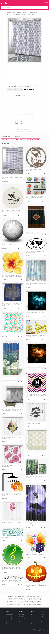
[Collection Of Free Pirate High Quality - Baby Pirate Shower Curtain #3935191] (36, 244)
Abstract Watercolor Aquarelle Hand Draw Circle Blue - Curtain (36, 284)
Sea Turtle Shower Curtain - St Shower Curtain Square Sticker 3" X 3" (12, 378)
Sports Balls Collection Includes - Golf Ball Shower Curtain (11, 245)
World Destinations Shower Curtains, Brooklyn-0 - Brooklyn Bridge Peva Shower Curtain (12, 410)
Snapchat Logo (9, 621)
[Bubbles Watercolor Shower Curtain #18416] (13, 532)
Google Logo (9, 623)
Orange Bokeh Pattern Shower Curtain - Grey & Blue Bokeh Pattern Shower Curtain (36, 365)
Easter (20, 621)
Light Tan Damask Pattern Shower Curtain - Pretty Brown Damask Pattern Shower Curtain (35, 452)
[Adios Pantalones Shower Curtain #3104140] (36, 412)
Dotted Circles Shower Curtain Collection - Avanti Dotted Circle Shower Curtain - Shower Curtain (12, 177)
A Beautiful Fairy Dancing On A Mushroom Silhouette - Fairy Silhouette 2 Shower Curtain (35, 524)
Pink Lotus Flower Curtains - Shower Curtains (12, 522)
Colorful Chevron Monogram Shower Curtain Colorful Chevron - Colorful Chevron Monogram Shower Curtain (36, 395)
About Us (30, 630)
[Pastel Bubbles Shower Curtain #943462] (13, 322)
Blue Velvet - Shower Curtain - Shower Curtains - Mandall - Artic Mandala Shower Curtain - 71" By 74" (12, 304)
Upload (46, 2)
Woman (33, 619)
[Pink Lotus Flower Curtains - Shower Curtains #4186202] (13, 511)
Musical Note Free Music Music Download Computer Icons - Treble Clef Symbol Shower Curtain (12, 568)
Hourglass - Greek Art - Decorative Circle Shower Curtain (34, 170)
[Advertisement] (18, 73)
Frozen (32, 614)
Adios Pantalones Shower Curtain (33, 423)
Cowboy (33, 621)
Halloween (21, 616)
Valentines (21, 619)
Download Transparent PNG (15, 89)
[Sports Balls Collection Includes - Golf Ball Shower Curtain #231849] (13, 231)
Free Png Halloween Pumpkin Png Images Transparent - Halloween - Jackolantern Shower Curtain (36, 585)
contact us (9, 86)
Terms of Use (45, 630)
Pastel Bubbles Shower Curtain (9, 333)
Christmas (21, 614)
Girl (32, 616)
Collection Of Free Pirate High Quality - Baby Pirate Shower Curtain (35, 252)
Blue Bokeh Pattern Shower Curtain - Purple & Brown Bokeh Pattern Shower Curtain (35, 313)
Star (42, 619)
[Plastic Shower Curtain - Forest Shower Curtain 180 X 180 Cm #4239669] (36, 467)
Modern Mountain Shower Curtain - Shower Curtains (11, 438)
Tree (42, 621)
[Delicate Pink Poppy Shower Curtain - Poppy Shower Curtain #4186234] (13, 454)
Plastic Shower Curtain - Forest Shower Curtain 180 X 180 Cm (36, 477)
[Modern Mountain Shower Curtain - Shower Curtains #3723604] (13, 426)
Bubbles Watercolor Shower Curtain (10, 537)
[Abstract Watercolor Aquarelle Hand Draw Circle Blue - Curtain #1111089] (36, 270)
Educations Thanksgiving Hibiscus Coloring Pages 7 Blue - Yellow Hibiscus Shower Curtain (12, 276)
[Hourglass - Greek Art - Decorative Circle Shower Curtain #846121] (36, 157)
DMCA (40, 630)
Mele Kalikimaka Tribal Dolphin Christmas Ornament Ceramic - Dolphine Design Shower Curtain (12, 211)
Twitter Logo (9, 616)
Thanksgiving (22, 618)
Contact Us (35, 630)
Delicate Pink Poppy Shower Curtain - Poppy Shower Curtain (11, 466)
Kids (32, 623)
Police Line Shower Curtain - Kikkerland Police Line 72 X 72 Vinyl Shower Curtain (35, 336)
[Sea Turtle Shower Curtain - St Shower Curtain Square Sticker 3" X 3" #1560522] (13, 358)
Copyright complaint (29, 89)
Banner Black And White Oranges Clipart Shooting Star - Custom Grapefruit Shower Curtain (11, 494)
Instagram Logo (9, 614)
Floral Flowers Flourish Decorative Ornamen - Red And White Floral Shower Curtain (12, 581)
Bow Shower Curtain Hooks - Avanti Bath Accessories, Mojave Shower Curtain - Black (35, 231)
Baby (32, 618)
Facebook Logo (9, 619)
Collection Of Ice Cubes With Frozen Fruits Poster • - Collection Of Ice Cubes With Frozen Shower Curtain (36, 197)
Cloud (42, 614)
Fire (42, 616)
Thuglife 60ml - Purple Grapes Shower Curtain (35, 554)
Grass (42, 618)
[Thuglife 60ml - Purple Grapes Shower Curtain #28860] (36, 542)
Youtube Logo (9, 618)
